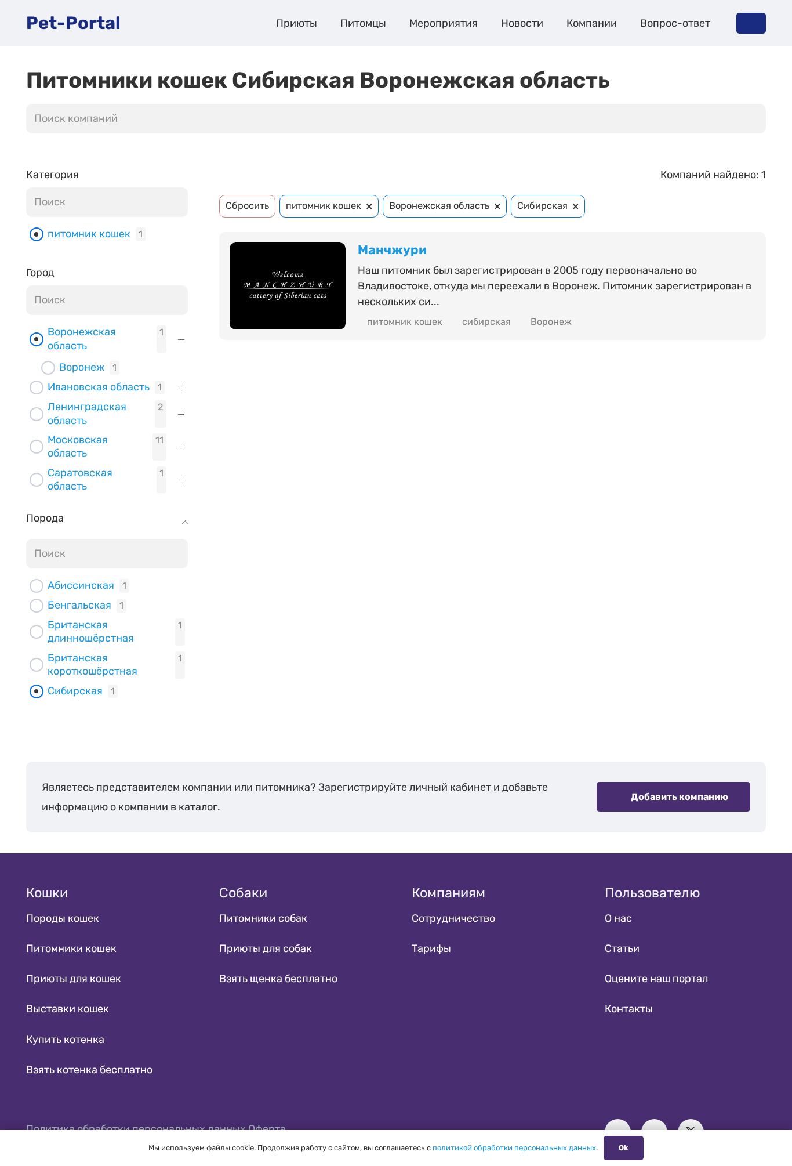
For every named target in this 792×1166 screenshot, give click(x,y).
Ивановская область (99, 387)
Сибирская (75, 691)
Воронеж (81, 367)
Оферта (267, 1128)
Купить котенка (65, 1039)
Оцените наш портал (656, 978)
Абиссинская (81, 585)
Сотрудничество (453, 918)
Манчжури (392, 249)
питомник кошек (89, 233)
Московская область (78, 446)
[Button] (751, 23)
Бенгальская (79, 605)
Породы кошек (62, 918)
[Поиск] (754, 118)
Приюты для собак (265, 948)
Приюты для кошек (73, 978)
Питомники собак (263, 918)
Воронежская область (82, 338)
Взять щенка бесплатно (278, 978)
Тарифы (431, 948)
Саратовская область (80, 479)
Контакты (629, 1008)
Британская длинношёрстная (91, 631)
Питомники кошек (71, 948)
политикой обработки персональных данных (514, 1147)
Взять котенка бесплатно (89, 1069)
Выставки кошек (67, 1008)
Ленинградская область (87, 413)
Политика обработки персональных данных (136, 1128)
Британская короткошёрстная (92, 664)
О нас (618, 918)
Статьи (622, 948)
